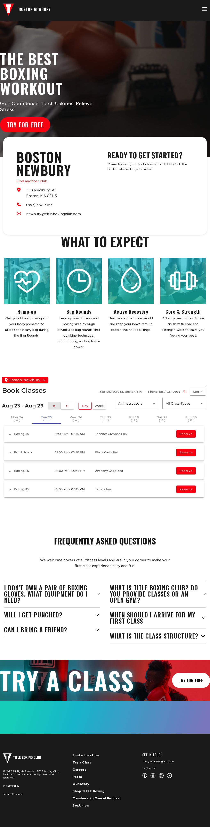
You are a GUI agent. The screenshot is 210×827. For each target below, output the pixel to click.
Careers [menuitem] (79, 769)
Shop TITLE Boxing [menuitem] (88, 791)
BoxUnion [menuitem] (81, 805)
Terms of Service (13, 794)
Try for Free (25, 124)
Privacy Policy (11, 785)
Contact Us (148, 768)
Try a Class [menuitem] (82, 762)
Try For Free (191, 680)
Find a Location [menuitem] (86, 755)
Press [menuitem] (77, 777)
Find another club (31, 181)
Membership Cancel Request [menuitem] (97, 798)
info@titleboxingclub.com (158, 761)
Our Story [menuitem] (81, 784)
